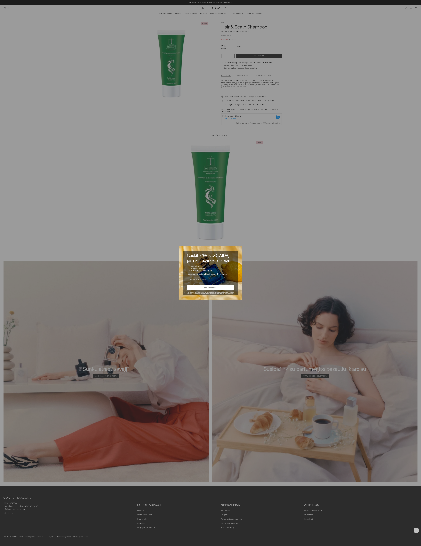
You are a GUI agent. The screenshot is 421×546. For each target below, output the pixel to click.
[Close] (239, 248)
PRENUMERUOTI (210, 287)
